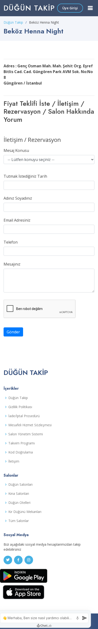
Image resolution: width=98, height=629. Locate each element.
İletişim (13, 461)
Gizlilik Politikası (20, 407)
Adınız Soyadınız (18, 198)
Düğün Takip (29, 8)
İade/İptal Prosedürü (24, 416)
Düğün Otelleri (19, 502)
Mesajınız (12, 264)
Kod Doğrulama (20, 452)
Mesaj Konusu (16, 150)
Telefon (11, 242)
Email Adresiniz (17, 220)
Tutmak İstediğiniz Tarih (25, 176)
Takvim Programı (21, 443)
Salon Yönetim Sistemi (25, 434)
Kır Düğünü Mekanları (24, 511)
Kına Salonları (18, 493)
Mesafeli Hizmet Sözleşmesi (30, 425)
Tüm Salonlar (18, 520)
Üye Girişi (70, 8)
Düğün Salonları (20, 484)
